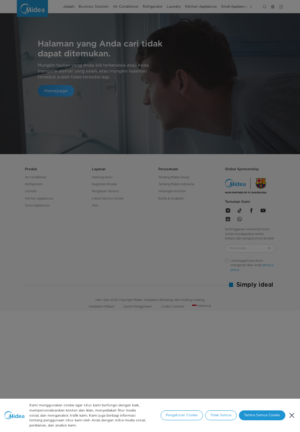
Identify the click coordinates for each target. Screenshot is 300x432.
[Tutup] (292, 415)
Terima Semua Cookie (262, 415)
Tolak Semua (220, 415)
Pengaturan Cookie (182, 415)
